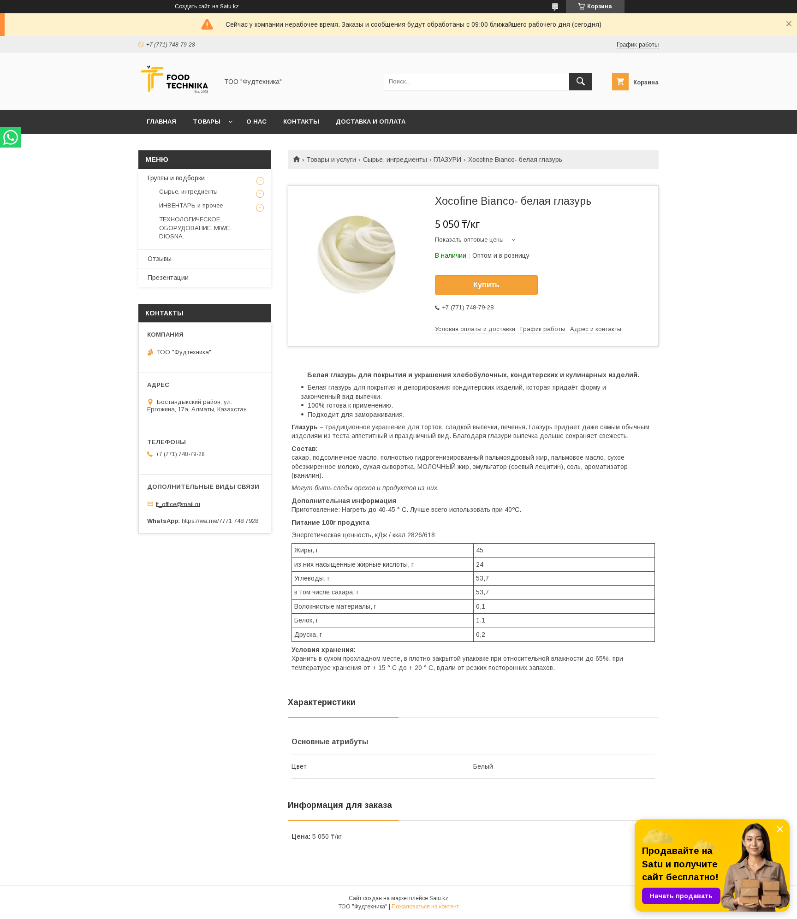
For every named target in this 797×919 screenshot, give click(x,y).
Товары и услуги (331, 159)
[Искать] (580, 81)
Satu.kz (438, 898)
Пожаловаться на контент (425, 906)
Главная (161, 121)
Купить (486, 285)
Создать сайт (192, 6)
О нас (256, 121)
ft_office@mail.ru (178, 503)
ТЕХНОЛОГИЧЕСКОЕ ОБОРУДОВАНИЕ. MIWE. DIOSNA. (195, 227)
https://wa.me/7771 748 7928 (220, 520)
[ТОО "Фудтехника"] (175, 97)
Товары (206, 121)
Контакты (301, 121)
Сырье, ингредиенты (395, 159)
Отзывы (160, 258)
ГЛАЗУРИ (447, 159)
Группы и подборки (176, 178)
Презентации (168, 277)
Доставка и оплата (370, 121)
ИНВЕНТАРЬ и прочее (191, 205)
